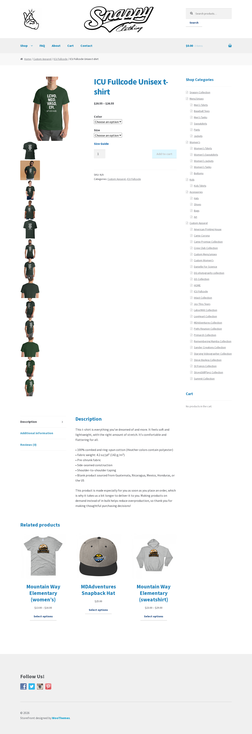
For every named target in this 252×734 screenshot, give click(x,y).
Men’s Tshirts (201, 105)
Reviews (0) (28, 445)
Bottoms (198, 173)
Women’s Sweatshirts (206, 154)
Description (28, 422)
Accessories (196, 192)
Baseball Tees (201, 111)
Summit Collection (204, 378)
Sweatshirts (200, 123)
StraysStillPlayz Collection (208, 372)
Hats (196, 198)
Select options (43, 616)
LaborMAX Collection (205, 310)
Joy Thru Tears (202, 304)
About (56, 46)
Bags (196, 210)
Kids (192, 179)
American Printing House (207, 229)
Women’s (195, 142)
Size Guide (101, 144)
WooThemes (61, 718)
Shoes (197, 204)
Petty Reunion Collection (208, 328)
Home (27, 59)
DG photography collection (209, 273)
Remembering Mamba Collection (212, 341)
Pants (197, 129)
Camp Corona (202, 235)
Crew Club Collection (206, 248)
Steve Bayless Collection (207, 360)
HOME (197, 285)
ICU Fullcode (61, 59)
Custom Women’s (203, 260)
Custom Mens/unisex (205, 254)
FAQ (42, 46)
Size (97, 130)
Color (98, 116)
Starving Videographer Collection (213, 353)
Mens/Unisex (197, 98)
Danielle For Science (205, 266)
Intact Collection (203, 297)
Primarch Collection (205, 335)
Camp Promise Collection (208, 241)
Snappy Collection (200, 92)
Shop (24, 46)
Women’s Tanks (202, 167)
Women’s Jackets (203, 161)
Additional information (36, 433)
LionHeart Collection (205, 316)
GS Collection (201, 279)
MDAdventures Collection (208, 322)
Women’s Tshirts (203, 148)
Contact (86, 46)
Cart (70, 46)
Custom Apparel (42, 59)
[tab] (43, 422)
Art (195, 217)
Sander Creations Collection (210, 347)
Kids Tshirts (200, 185)
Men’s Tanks (200, 117)
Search (194, 22)
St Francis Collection (205, 366)
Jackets (198, 136)
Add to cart (164, 154)
